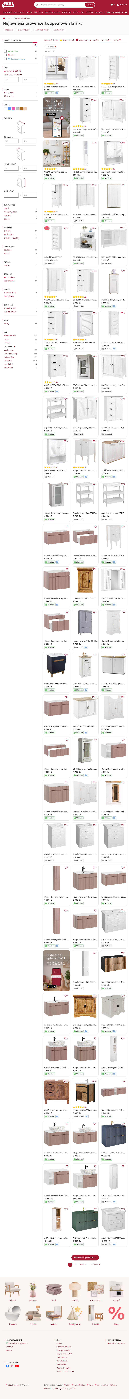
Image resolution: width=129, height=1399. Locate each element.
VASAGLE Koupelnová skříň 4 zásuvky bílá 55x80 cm (67, 342)
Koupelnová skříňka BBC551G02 (87, 641)
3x (114, 84)
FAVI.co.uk (49, 1389)
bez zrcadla (9, 281)
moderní (9, 30)
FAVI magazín (62, 1357)
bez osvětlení (10, 312)
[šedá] (17, 108)
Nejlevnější (106, 40)
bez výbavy (9, 296)
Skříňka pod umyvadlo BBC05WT (87, 428)
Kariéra (9, 1350)
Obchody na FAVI (64, 1347)
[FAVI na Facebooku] (7, 1366)
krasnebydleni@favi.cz (18, 1343)
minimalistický (42, 30)
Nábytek (7, 12)
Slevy (116, 1324)
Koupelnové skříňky (22, 18)
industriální (9, 357)
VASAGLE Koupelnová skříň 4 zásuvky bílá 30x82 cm (96, 129)
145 (66, 143)
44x (57, 84)
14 (124, 313)
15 (95, 697)
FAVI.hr (98, 1385)
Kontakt (9, 1347)
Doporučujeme (51, 40)
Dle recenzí (68, 40)
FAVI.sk (67, 1385)
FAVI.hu (90, 1385)
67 (95, 185)
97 (67, 313)
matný (7, 265)
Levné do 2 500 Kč (12, 71)
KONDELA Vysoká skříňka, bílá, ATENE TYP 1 (92, 172)
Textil (29, 12)
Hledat (90, 5)
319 (66, 185)
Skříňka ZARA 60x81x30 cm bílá (58, 385)
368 (94, 271)
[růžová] (13, 108)
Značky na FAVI (63, 1350)
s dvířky (7, 231)
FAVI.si (72, 1389)
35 (95, 58)
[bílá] (5, 108)
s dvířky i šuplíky (12, 238)
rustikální (8, 364)
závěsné (7, 250)
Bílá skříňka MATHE (53, 257)
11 (67, 228)
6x (85, 1107)
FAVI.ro (82, 1385)
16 (67, 271)
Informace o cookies (65, 1371)
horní (6, 208)
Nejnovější (94, 40)
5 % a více (8, 92)
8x (85, 126)
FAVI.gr (65, 1389)
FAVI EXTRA (61, 1364)
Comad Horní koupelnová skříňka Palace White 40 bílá (68, 513)
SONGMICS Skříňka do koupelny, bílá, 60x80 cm (94, 257)
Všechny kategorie (115, 12)
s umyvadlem (10, 293)
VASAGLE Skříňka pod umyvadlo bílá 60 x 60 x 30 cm (68, 172)
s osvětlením (10, 308)
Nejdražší (117, 40)
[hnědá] (21, 108)
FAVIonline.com (12, 1385)
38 (95, 143)
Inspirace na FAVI (64, 1354)
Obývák (89, 12)
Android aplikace (117, 1343)
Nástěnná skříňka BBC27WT (56, 470)
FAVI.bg (58, 1389)
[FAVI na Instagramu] (12, 1366)
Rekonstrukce (52, 12)
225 (123, 100)
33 (95, 1081)
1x (85, 169)
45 (95, 228)
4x (85, 297)
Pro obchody (62, 1361)
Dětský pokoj (74, 1324)
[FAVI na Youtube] (17, 1366)
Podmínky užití (63, 1368)
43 (124, 441)
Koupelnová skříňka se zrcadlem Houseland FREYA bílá (68, 87)
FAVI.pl (75, 1385)
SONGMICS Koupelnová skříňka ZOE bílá (62, 214)
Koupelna (78, 12)
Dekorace (19, 12)
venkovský (59, 30)
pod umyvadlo (10, 212)
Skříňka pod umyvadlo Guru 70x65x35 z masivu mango (97, 1025)
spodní (7, 219)
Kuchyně (66, 12)
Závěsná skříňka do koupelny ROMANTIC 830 (93, 385)
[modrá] (9, 108)
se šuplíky (8, 234)
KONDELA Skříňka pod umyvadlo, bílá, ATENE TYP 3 (96, 87)
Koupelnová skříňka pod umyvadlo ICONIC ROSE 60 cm (68, 598)
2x (57, 382)
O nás (59, 1343)
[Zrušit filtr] (14, 346)
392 (66, 58)
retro (6, 339)
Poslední (94, 1265)
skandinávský (24, 30)
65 (67, 356)
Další (81, 1265)
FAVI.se (112, 1385)
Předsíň (95, 1324)
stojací (7, 253)
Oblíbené (83, 40)
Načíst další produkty (83, 1258)
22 (124, 569)
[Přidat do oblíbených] (67, 526)
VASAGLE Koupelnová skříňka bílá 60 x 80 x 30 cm (66, 300)
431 (95, 100)
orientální (8, 367)
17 (67, 441)
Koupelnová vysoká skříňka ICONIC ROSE (62, 939)
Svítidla (38, 12)
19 (124, 911)
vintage (7, 343)
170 (124, 58)
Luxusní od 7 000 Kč (13, 74)
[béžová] (25, 108)
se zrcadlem (9, 277)
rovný (6, 324)
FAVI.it (105, 1385)
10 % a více (9, 96)
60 (124, 143)
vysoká (7, 215)
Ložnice (99, 12)
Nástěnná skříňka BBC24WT (85, 342)
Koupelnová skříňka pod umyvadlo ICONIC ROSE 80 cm (68, 556)
